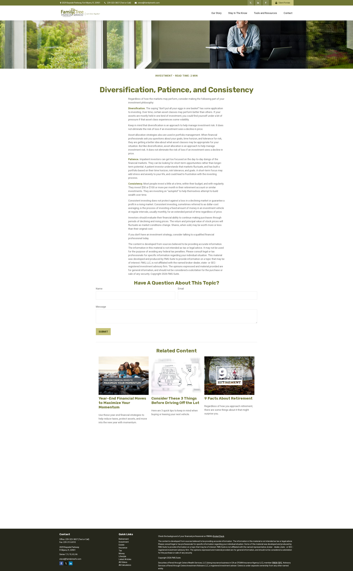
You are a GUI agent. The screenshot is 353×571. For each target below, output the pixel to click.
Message (101, 306)
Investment (124, 542)
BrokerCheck (218, 536)
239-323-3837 (113, 3)
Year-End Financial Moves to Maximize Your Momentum (122, 402)
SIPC (280, 563)
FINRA (274, 563)
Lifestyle (122, 556)
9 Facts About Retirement (228, 398)
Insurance (123, 548)
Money (122, 553)
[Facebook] (266, 3)
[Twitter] (251, 3)
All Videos (123, 562)
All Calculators (125, 565)
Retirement (124, 539)
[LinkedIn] (258, 3)
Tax (120, 550)
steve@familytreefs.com (149, 3)
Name (99, 288)
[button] (216, 13)
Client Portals (284, 3)
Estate (121, 545)
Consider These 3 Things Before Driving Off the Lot (175, 400)
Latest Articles (125, 559)
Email (181, 288)
